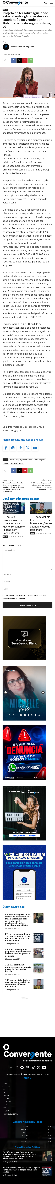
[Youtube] (35, 448)
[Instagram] (13, 448)
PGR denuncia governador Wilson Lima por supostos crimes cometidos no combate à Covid (41, 486)
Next (43, 692)
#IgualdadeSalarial (26, 460)
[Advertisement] (24, 1015)
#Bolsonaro (14, 460)
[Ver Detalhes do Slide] (24, 693)
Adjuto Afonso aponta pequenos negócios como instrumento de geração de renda (18, 952)
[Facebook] (13, 60)
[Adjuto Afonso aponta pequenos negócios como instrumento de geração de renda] (38, 953)
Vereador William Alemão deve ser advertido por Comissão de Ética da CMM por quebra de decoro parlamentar (13, 487)
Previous (6, 692)
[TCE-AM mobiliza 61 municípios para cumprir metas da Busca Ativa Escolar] (38, 968)
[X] (19, 60)
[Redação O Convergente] (6, 47)
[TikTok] (20, 448)
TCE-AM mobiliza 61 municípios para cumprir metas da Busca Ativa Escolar (18, 968)
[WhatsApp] (30, 60)
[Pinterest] (25, 60)
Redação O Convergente (22, 46)
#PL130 (6, 463)
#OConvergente (40, 460)
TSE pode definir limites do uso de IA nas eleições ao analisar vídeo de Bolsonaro (41, 523)
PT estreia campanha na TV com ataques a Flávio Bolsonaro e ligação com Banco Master (14, 525)
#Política (14, 463)
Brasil (5, 10)
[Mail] (22, 1067)
